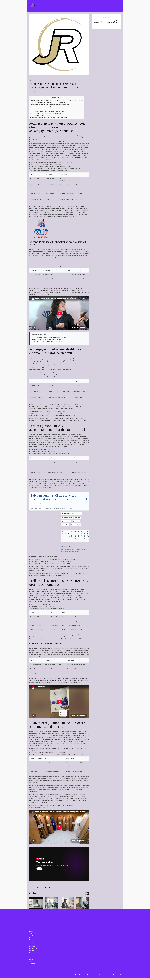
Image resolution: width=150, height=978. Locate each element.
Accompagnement (68, 517)
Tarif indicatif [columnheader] (75, 536)
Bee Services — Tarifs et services (48, 638)
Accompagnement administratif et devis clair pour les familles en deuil (49, 104)
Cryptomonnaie (56, 5)
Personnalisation (77, 524)
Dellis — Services (59, 778)
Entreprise (68, 5)
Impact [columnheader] (78, 534)
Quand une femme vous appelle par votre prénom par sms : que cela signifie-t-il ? (109, 22)
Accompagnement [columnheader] (72, 536)
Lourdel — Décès (57, 568)
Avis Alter (76, 798)
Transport (99, 5)
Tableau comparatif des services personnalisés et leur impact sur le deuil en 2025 (52, 108)
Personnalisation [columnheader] (69, 536)
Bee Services (71, 420)
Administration (67, 521)
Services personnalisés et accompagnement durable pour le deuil (48, 106)
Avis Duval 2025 (46, 487)
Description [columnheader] (65, 535)
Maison (87, 5)
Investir (31, 950)
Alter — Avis (39, 570)
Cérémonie (66, 524)
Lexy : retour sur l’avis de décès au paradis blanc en (47, 341)
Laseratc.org (84, 974)
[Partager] (37, 887)
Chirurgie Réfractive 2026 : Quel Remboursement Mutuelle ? (49, 111)
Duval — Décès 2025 (76, 638)
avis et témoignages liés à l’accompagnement (66, 151)
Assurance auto (33, 929)
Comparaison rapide (38, 109)
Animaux (31, 926)
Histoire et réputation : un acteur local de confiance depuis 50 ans (48, 117)
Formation (32, 946)
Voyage (104, 5)
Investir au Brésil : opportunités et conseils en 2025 (46, 339)
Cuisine (63, 5)
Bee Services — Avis (67, 789)
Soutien (78, 517)
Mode (30, 955)
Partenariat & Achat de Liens (105, 974)
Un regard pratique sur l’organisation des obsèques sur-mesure (49, 102)
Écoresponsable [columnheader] (84, 536)
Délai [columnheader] (81, 533)
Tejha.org (77, 974)
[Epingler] (38, 91)
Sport (30, 961)
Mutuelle (31, 957)
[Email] (42, 91)
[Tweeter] (34, 91)
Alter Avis (80, 290)
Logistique (77, 521)
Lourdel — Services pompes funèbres (56, 420)
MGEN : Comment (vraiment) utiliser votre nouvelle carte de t (49, 337)
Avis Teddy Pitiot (81, 420)
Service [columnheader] (62, 535)
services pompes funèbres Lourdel (70, 157)
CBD (50, 5)
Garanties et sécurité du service (41, 115)
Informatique (80, 5)
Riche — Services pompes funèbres (72, 568)
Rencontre (92, 5)
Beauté (45, 5)
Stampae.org (93, 974)
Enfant (31, 939)
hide (59, 97)
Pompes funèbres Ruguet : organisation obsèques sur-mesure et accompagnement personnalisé (56, 100)
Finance (74, 5)
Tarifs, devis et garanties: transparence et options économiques (48, 113)
